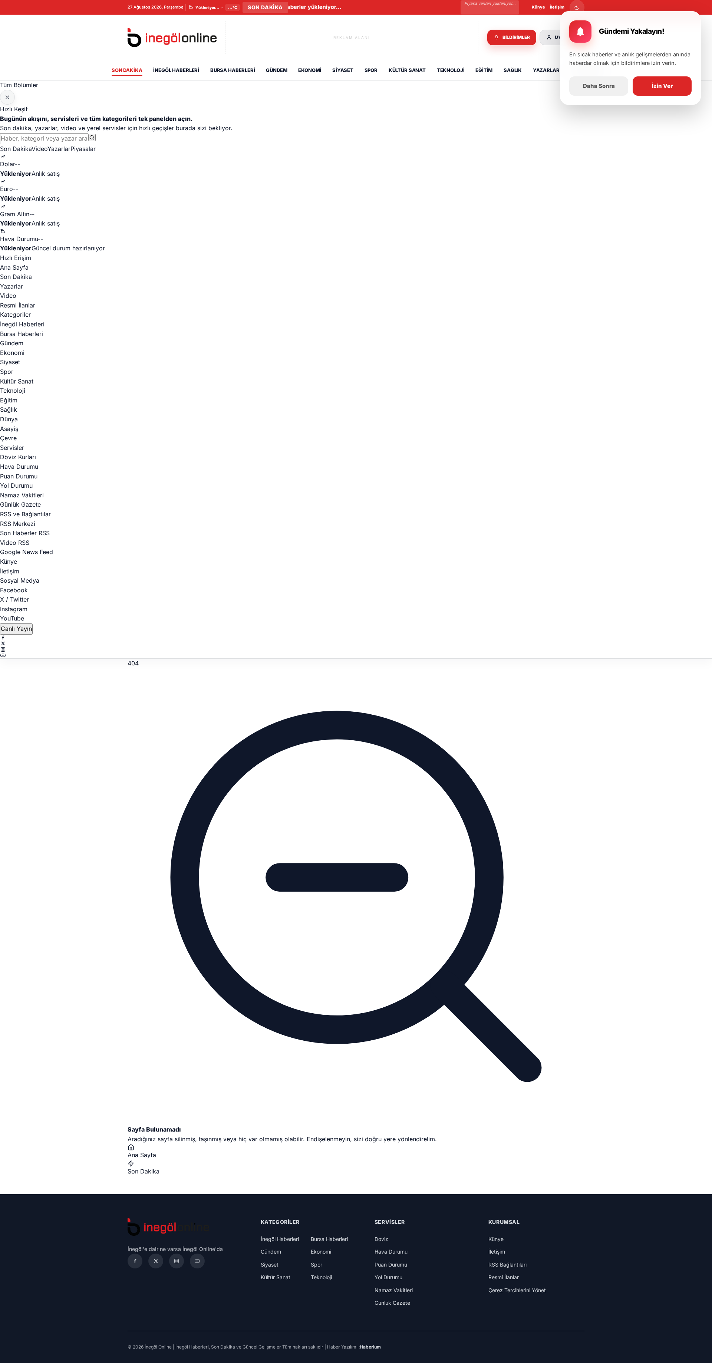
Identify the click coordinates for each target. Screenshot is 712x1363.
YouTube (12, 618)
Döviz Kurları (18, 457)
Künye (538, 7)
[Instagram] (356, 649)
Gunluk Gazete (392, 1303)
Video (39, 148)
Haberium (370, 1347)
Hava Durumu (19, 466)
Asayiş (9, 428)
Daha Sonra (599, 85)
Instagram (13, 609)
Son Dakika (127, 70)
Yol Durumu (16, 485)
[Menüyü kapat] (7, 97)
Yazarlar (546, 70)
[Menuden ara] (92, 137)
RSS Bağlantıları (507, 1264)
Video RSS (14, 542)
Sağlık (513, 70)
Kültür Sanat (407, 70)
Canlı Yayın (16, 628)
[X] (356, 643)
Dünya (9, 419)
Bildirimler (516, 37)
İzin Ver (662, 85)
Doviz (381, 1239)
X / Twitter (14, 599)
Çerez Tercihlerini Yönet (517, 1290)
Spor (371, 70)
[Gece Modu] (577, 7)
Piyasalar (83, 148)
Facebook (14, 590)
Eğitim (483, 70)
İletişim (557, 7)
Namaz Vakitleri (22, 495)
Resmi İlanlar (17, 305)
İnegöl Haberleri (176, 70)
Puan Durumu (18, 476)
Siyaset (342, 70)
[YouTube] (356, 655)
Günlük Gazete (20, 504)
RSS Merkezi (17, 523)
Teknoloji (451, 70)
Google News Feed (26, 552)
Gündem (276, 70)
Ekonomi (309, 70)
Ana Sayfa (14, 267)
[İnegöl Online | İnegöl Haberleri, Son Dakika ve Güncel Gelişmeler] (172, 37)
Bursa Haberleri (232, 70)
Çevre (8, 438)
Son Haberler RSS (25, 533)
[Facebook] (356, 638)
